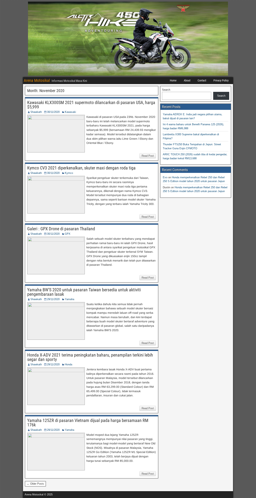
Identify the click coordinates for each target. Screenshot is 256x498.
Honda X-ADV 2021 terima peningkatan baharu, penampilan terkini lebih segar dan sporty (90, 357)
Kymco (69, 172)
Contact (202, 80)
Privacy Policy (221, 80)
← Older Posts (35, 483)
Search (166, 89)
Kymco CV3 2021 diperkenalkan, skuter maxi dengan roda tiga (81, 167)
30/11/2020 (53, 111)
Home (173, 80)
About (187, 80)
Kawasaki (70, 111)
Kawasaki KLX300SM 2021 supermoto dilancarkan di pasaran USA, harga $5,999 (91, 104)
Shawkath (36, 111)
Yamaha (69, 299)
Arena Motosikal (37, 80)
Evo (165, 177)
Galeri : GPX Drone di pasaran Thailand (61, 228)
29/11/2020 (53, 299)
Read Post (148, 155)
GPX (67, 233)
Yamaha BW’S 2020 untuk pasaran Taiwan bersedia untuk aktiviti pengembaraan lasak (84, 292)
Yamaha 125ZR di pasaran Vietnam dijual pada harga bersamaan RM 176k (87, 422)
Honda (68, 364)
